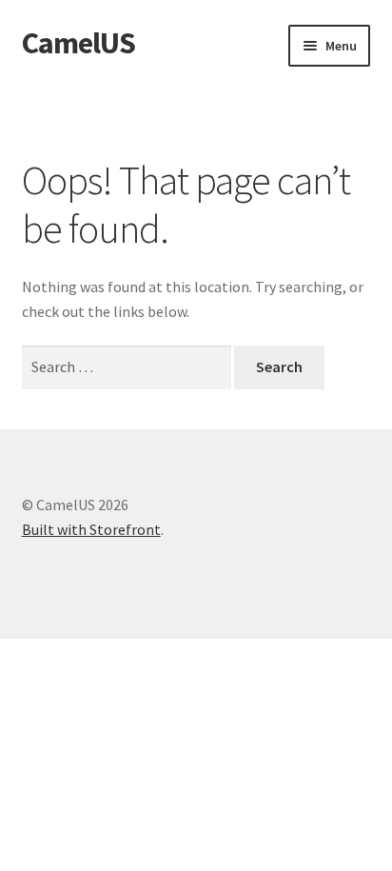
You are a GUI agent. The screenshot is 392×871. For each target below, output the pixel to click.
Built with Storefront (91, 529)
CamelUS (78, 43)
